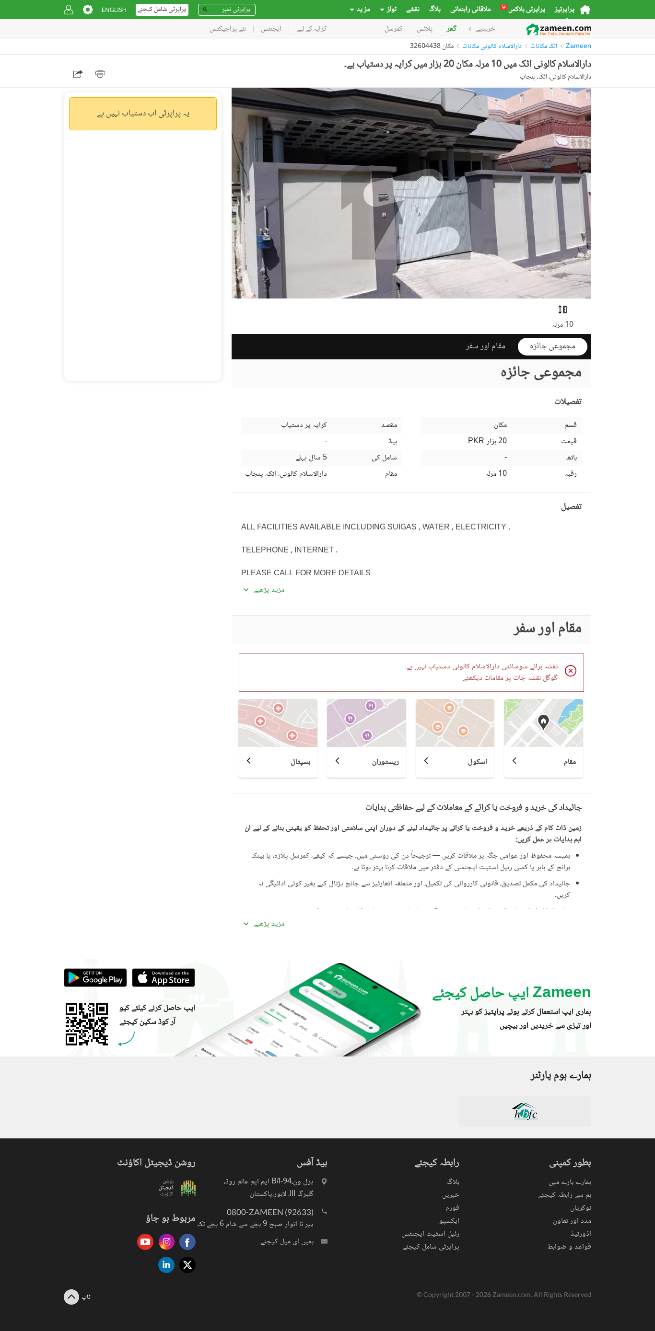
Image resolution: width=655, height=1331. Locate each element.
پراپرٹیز (564, 9)
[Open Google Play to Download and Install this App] (95, 985)
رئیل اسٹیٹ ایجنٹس (430, 1234)
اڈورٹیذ (581, 1234)
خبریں (450, 1195)
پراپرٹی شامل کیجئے (430, 1247)
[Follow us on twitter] (185, 1273)
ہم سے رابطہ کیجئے (564, 1195)
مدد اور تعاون (572, 1221)
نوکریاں (580, 1208)
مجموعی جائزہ (552, 346)
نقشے (413, 9)
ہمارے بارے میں (570, 1182)
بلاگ (435, 9)
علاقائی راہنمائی (470, 9)
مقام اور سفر (485, 346)
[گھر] (585, 9)
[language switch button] (114, 10)
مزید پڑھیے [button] (268, 590)
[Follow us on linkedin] (164, 1273)
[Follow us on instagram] (164, 1250)
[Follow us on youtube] (142, 1250)
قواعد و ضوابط (569, 1247)
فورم (452, 1208)
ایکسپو (449, 1221)
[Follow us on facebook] (185, 1250)
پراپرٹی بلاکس (523, 9)
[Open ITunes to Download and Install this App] (161, 985)
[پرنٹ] (100, 74)
